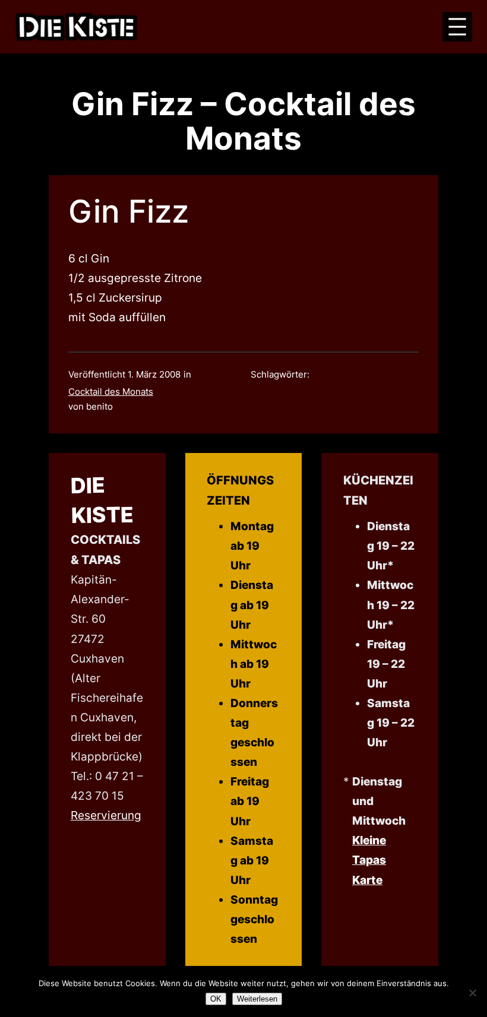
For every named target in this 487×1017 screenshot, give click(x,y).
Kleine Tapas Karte (369, 859)
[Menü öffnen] (457, 27)
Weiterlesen (257, 998)
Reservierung (106, 815)
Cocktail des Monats (110, 391)
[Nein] (472, 993)
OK (216, 998)
